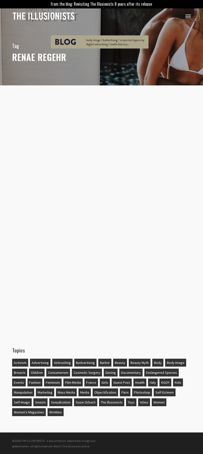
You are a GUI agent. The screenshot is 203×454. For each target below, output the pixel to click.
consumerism (58, 372)
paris (125, 392)
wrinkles (55, 412)
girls (105, 382)
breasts (19, 372)
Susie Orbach (86, 402)
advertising (40, 362)
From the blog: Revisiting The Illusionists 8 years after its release (101, 4)
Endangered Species (161, 372)
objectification (105, 392)
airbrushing (62, 362)
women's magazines (29, 412)
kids (178, 382)
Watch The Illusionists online (71, 446)
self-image (22, 402)
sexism (40, 402)
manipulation (23, 392)
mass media (66, 392)
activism (20, 362)
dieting (110, 372)
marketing (45, 392)
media (84, 392)
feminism (53, 382)
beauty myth (139, 362)
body (158, 362)
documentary (131, 372)
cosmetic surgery (87, 372)
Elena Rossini (30, 318)
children (28, 116)
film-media (73, 382)
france (91, 382)
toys (131, 402)
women (159, 402)
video (144, 402)
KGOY (165, 382)
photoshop (142, 392)
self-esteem (164, 392)
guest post (121, 382)
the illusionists (112, 402)
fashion (35, 382)
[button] (188, 16)
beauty (120, 362)
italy (153, 382)
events (19, 382)
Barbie (105, 362)
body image (175, 362)
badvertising (85, 362)
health (140, 382)
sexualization (61, 402)
